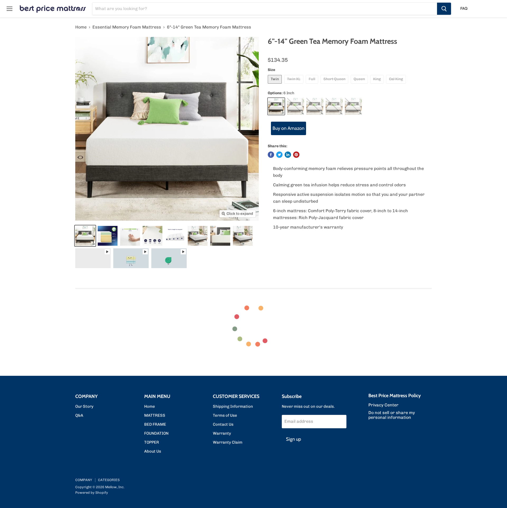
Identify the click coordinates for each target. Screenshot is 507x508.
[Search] (444, 9)
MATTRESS (154, 415)
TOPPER (151, 442)
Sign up (293, 439)
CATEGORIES (109, 480)
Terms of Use (225, 415)
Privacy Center (383, 404)
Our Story (84, 406)
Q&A (79, 415)
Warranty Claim (227, 442)
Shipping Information (233, 406)
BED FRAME (155, 424)
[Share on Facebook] (271, 154)
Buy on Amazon (288, 128)
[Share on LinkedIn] (288, 154)
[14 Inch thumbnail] (197, 235)
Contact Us (223, 424)
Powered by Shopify (91, 493)
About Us (152, 451)
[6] (93, 258)
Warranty (222, 433)
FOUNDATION (156, 433)
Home (81, 27)
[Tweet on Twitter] (279, 154)
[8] (175, 235)
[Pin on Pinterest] (296, 154)
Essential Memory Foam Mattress (126, 27)
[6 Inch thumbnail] (107, 235)
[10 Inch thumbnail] (85, 235)
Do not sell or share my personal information (391, 415)
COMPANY (83, 480)
